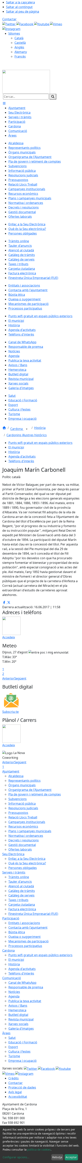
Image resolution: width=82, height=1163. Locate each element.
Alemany (20, 52)
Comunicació (11, 978)
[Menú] (4, 103)
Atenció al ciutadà (21, 886)
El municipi (16, 447)
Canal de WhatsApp (22, 982)
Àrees (6, 1033)
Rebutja (57, 1157)
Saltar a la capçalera (20, 2)
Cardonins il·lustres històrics (26, 435)
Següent (20, 678)
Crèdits (13, 1078)
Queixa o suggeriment (24, 937)
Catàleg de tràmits (21, 891)
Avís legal (15, 1092)
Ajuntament (10, 771)
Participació (10, 918)
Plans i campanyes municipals (29, 831)
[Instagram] (11, 29)
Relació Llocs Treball (22, 817)
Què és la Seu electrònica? (27, 863)
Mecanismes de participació (28, 941)
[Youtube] (42, 24)
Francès (20, 56)
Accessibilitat (17, 1097)
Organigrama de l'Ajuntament (29, 790)
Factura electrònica (22, 909)
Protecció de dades (22, 1087)
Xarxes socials (18, 1024)
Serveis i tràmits (13, 872)
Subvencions (17, 799)
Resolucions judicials (23, 808)
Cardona (16, 429)
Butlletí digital (18, 1015)
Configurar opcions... (16, 1157)
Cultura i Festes (19, 1051)
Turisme (14, 1056)
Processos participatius (25, 946)
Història (40, 428)
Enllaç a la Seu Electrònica (26, 859)
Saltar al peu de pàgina (22, 11)
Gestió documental (22, 845)
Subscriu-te (10, 712)
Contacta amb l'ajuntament (27, 927)
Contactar (9, 19)
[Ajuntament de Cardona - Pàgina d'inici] (26, 81)
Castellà (20, 43)
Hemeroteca (17, 1010)
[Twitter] (9, 24)
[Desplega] (26, 429)
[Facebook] (25, 24)
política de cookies (39, 1149)
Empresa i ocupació (22, 1061)
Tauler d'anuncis (20, 881)
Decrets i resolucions (23, 840)
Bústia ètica (16, 932)
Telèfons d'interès (21, 461)
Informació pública (22, 803)
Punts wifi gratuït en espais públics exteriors (40, 443)
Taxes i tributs (18, 900)
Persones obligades (22, 868)
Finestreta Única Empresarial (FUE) (33, 914)
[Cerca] (52, 96)
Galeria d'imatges (21, 1028)
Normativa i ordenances (25, 836)
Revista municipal (21, 1019)
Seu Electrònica (13, 854)
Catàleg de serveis (21, 895)
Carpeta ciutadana (21, 904)
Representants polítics (24, 780)
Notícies (14, 992)
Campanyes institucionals (26, 822)
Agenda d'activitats (22, 456)
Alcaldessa (15, 776)
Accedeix (8, 637)
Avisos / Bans (17, 1005)
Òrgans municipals (22, 785)
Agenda (13, 996)
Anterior (8, 678)
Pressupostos (18, 813)
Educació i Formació (22, 1042)
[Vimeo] (56, 24)
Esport (13, 1047)
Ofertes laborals (20, 849)
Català (18, 38)
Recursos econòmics (23, 826)
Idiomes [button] (14, 33)
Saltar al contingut (19, 7)
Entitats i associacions (24, 923)
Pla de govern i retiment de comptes (34, 794)
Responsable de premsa (25, 987)
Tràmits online (18, 877)
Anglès (19, 47)
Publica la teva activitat (24, 1001)
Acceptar (71, 1157)
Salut (12, 1038)
